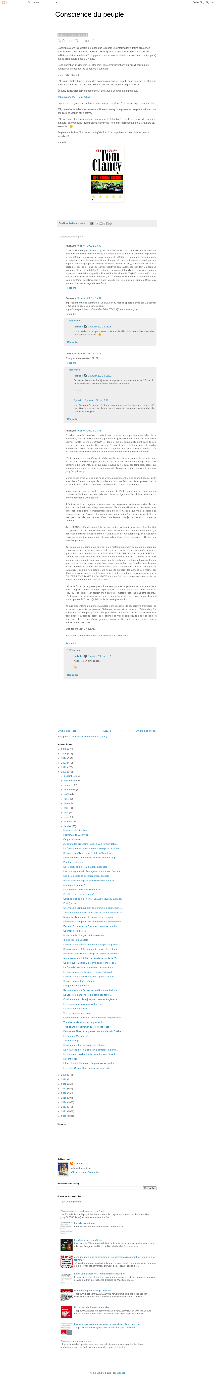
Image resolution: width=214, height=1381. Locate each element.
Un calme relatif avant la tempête (91, 1307)
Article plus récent (67, 730)
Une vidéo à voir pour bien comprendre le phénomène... (93, 907)
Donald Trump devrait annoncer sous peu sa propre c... (92, 944)
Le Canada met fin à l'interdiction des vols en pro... (90, 967)
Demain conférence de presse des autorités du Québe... (93, 1031)
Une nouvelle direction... (76, 830)
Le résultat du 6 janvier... (76, 1008)
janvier (68, 826)
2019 (64, 1079)
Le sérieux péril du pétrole (88, 1240)
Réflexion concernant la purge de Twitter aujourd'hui (91, 953)
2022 (64, 767)
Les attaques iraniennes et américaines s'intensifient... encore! (107, 1324)
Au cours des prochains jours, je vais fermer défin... (90, 844)
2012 (64, 1111)
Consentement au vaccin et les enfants (83, 1045)
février (67, 821)
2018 (64, 1084)
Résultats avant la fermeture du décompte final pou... (91, 990)
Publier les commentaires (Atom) (89, 736)
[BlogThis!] (101, 223)
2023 (64, 762)
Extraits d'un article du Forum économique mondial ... (91, 926)
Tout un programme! (71, 1201)
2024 (64, 758)
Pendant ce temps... (74, 862)
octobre (68, 785)
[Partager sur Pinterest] (110, 223)
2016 (64, 1093)
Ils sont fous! (70, 1058)
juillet (67, 798)
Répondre (71, 287)
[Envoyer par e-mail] (97, 223)
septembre (70, 789)
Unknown (71, 353)
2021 (64, 771)
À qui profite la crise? (74, 885)
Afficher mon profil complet (84, 1172)
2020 (64, 1074)
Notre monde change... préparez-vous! (83, 935)
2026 (64, 749)
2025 (64, 753)
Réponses (74, 320)
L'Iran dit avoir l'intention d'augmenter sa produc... (89, 1063)
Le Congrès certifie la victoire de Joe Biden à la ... (89, 972)
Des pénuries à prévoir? (76, 985)
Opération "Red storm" (75, 930)
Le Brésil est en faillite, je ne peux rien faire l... (87, 994)
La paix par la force (84, 1223)
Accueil (107, 730)
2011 (64, 1116)
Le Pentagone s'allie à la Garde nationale (85, 866)
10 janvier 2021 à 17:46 (95, 400)
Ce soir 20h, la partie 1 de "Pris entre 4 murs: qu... (90, 962)
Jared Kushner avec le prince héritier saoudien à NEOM (92, 912)
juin (66, 803)
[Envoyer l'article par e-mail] (91, 223)
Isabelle (78, 326)
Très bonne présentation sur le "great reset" (86, 1026)
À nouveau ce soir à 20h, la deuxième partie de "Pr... (91, 958)
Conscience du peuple (89, 14)
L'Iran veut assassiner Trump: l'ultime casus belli (99, 1273)
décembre (69, 775)
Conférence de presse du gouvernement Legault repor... (93, 1017)
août (66, 794)
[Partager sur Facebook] (107, 223)
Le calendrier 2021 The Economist (81, 889)
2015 (64, 1097)
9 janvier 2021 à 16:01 (100, 375)
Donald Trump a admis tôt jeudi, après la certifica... (90, 976)
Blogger (121, 1372)
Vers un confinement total (76, 1013)
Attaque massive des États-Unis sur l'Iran (82, 1211)
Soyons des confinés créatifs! (78, 981)
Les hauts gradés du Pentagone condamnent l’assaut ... (93, 871)
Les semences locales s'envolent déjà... (84, 1004)
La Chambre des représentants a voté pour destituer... (92, 848)
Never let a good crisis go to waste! (92, 1290)
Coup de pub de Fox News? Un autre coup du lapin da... (93, 898)
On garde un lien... (73, 839)
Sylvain (78, 400)
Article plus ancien (146, 730)
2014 (64, 1102)
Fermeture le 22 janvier (75, 834)
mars (67, 817)
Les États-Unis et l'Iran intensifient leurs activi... (88, 1068)
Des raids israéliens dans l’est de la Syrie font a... (89, 853)
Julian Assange (71, 1040)
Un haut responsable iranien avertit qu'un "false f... (90, 1054)
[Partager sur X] (104, 223)
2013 (64, 1106)
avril (66, 812)
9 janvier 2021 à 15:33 (89, 430)
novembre (69, 780)
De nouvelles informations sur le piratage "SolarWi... (90, 1049)
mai (66, 807)
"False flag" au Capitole (75, 939)
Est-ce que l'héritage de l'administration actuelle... (89, 880)
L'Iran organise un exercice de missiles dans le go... (90, 857)
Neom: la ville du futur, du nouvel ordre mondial (88, 917)
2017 (64, 1088)
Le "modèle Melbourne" (75, 1036)
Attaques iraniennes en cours (76, 1341)
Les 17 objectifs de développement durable (86, 875)
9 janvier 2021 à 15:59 (100, 656)
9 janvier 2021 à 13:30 (89, 245)
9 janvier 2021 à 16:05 (100, 326)
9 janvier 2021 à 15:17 (89, 353)
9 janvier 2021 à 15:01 (89, 298)
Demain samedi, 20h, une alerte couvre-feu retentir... (91, 949)
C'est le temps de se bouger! (78, 894)
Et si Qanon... (70, 903)
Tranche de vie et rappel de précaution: (84, 1022)
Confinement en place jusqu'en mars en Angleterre (90, 999)
